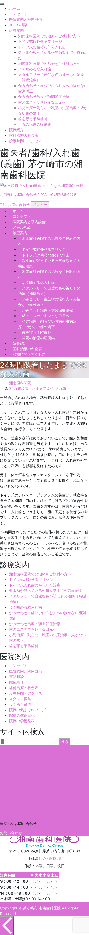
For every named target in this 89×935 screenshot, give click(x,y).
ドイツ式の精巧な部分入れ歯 (42, 47)
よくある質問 (20, 704)
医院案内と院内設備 (25, 19)
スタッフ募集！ (22, 698)
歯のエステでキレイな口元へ (42, 102)
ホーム (14, 8)
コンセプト (18, 14)
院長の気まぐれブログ (27, 709)
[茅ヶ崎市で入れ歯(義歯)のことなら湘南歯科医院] (41, 185)
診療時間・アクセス (25, 141)
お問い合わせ (11, 833)
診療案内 (16, 30)
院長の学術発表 (22, 721)
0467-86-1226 (12, 818)
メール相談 (18, 25)
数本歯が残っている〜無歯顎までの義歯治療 (45, 590)
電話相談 (16, 676)
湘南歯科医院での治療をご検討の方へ (49, 36)
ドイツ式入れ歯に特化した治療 (34, 585)
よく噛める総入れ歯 (34, 69)
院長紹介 (16, 129)
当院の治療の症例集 (34, 124)
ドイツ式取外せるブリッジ (40, 41)
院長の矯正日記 (22, 715)
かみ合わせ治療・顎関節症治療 (43, 96)
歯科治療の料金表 (23, 135)
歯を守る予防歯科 (32, 118)
